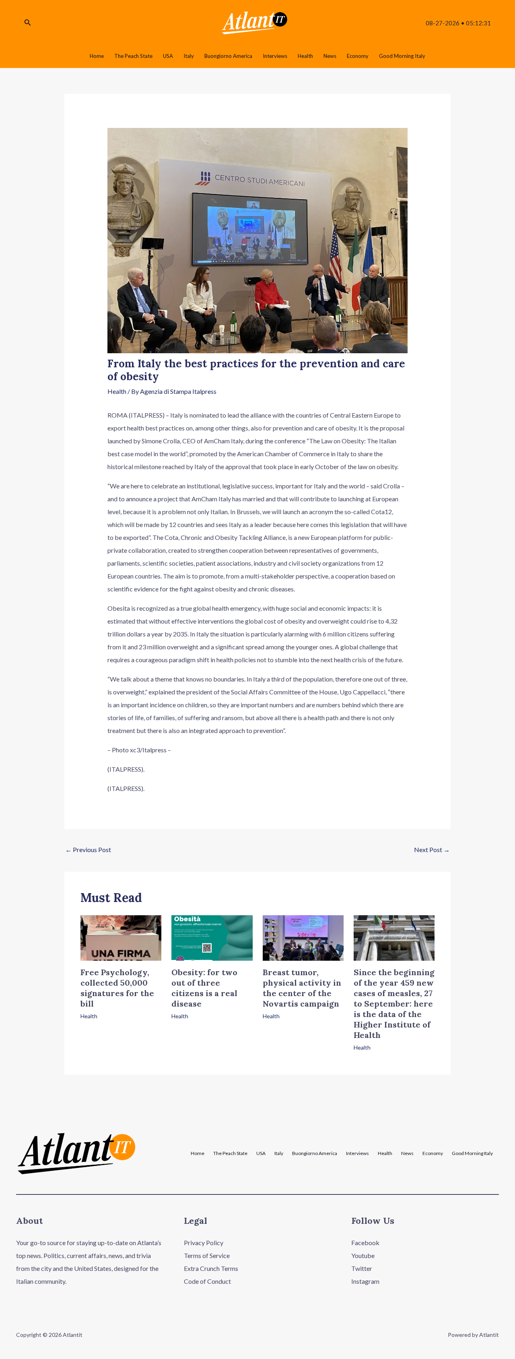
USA (261, 1153)
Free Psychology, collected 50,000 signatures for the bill (117, 988)
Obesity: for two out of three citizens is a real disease (204, 988)
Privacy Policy (203, 1242)
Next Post (432, 849)
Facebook (365, 1242)
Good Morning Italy (472, 1153)
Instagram (365, 1281)
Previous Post (88, 849)
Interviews (357, 1153)
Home (197, 1153)
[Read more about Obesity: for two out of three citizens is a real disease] (211, 937)
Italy (278, 1153)
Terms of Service (207, 1255)
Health (116, 391)
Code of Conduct (207, 1281)
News (407, 1153)
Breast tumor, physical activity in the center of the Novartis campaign (302, 988)
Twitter (361, 1268)
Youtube (363, 1255)
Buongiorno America (314, 1153)
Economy (432, 1153)
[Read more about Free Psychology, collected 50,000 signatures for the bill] (120, 937)
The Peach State (230, 1153)
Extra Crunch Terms (211, 1268)
